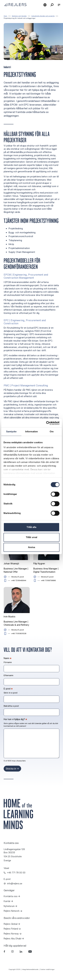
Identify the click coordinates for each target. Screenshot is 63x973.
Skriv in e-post (10, 692)
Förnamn (8, 662)
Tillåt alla (31, 527)
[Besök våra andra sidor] (45, 5)
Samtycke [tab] (11, 431)
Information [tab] (31, 431)
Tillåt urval (31, 537)
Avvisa (31, 547)
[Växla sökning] (52, 5)
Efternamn (8, 675)
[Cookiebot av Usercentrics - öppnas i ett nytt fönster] (46, 423)
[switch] (55, 494)
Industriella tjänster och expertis (43, 16)
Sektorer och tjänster (19, 16)
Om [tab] (52, 431)
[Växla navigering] (59, 5)
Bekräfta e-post (11, 706)
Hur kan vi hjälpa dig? (15, 719)
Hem (5, 16)
